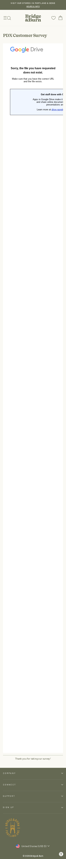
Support (9, 796)
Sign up (8, 807)
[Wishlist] (53, 18)
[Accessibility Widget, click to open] (61, 854)
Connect (9, 784)
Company (9, 773)
